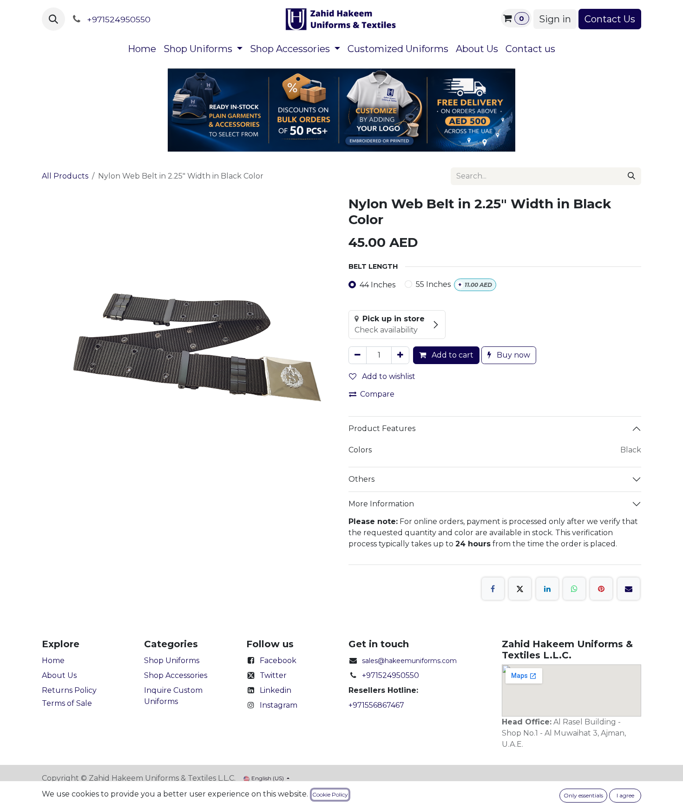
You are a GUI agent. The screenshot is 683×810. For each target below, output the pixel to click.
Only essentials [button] (583, 795)
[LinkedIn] (547, 589)
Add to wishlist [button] (387, 376)
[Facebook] (493, 589)
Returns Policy (69, 690)
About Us (59, 675)
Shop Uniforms (171, 660)
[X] (520, 589)
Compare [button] (377, 394)
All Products (65, 176)
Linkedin (275, 690)
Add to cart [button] (451, 355)
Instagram (278, 705)
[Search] (631, 176)
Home (53, 660)
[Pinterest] (601, 589)
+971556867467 (376, 705)
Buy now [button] (512, 355)
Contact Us (609, 19)
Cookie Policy (330, 794)
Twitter (273, 675)
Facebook (278, 660)
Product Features (381, 428)
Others (361, 479)
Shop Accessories (175, 675)
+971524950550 (390, 675)
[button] (53, 19)
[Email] (628, 589)
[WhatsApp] (574, 589)
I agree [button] (625, 795)
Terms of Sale (67, 703)
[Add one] (400, 355)
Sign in (555, 19)
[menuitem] (142, 49)
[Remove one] (357, 355)
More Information (381, 503)
